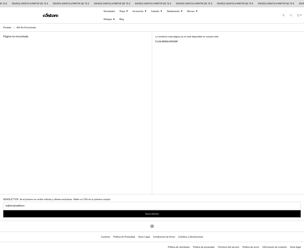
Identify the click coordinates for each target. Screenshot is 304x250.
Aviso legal (295, 247)
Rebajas (108, 19)
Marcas (191, 11)
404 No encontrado (26, 27)
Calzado (155, 11)
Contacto (105, 236)
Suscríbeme (152, 214)
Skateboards (173, 11)
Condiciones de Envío (164, 236)
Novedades (109, 11)
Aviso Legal (144, 236)
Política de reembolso (179, 247)
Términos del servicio (228, 247)
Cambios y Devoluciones (190, 236)
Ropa (122, 11)
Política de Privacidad (124, 236)
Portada (7, 27)
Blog (121, 19)
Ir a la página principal (166, 41)
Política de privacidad (203, 247)
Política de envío (250, 247)
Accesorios (137, 11)
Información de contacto (274, 247)
